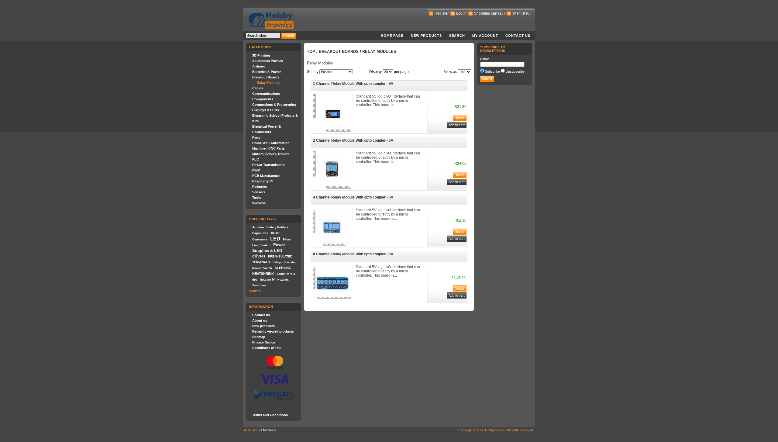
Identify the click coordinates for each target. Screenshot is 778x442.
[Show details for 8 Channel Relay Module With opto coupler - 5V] (332, 298)
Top (311, 51)
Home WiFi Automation (271, 143)
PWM (256, 170)
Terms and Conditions (270, 415)
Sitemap (258, 337)
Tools (256, 197)
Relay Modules (268, 83)
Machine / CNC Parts (268, 148)
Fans (256, 137)
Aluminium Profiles (267, 61)
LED (275, 238)
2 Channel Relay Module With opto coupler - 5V (353, 140)
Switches (259, 285)
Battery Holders (277, 227)
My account (485, 35)
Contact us (517, 35)
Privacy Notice (263, 342)
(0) (528, 13)
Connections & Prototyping (274, 104)
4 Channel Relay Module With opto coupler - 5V (353, 197)
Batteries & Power (266, 72)
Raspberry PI (262, 181)
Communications (266, 93)
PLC (255, 159)
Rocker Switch (262, 268)
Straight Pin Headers (274, 279)
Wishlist (518, 13)
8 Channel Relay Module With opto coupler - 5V (353, 254)
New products (426, 35)
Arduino (258, 66)
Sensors (258, 192)
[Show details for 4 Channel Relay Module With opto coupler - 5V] (332, 245)
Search (457, 35)
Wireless (259, 203)
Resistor (290, 262)
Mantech (269, 430)
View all (255, 291)
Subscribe (492, 71)
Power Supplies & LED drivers (268, 250)
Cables (257, 88)
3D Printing (261, 55)
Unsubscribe (515, 71)
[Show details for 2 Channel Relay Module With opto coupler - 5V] (332, 188)
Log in (461, 13)
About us (259, 320)
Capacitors (260, 233)
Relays (277, 262)
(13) (501, 13)
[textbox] (263, 35)
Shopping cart (485, 13)
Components (262, 99)
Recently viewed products (273, 331)
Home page (392, 35)
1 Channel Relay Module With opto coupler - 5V (353, 83)
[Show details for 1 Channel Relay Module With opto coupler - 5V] (332, 131)
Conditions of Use (266, 348)
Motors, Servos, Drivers (270, 154)
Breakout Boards (265, 77)
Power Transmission (268, 165)
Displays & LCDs (265, 110)
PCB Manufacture (266, 176)
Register (442, 13)
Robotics (259, 186)
